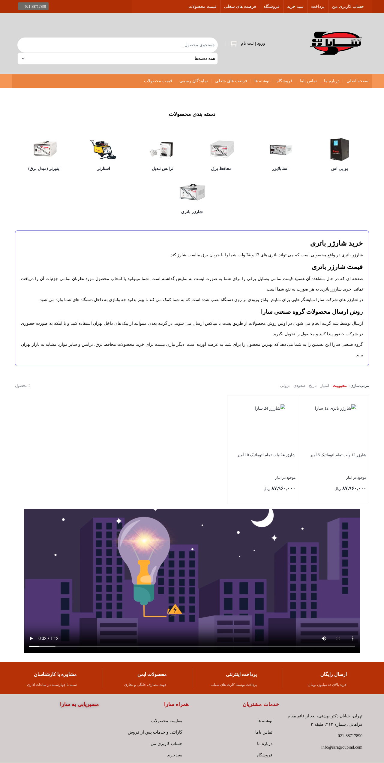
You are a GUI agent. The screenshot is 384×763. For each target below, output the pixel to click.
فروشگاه (272, 6)
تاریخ (313, 385)
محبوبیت (340, 385)
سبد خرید (295, 6)
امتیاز (324, 385)
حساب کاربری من (348, 6)
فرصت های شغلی (240, 6)
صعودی (299, 385)
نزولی (285, 385)
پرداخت (318, 6)
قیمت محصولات (202, 6)
